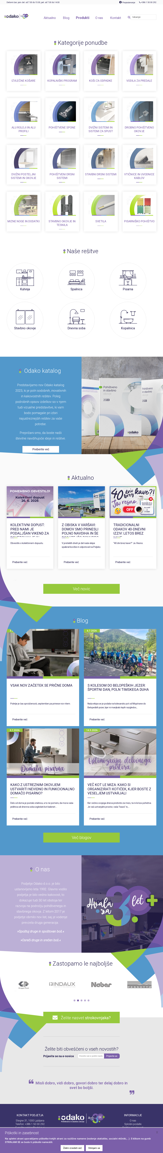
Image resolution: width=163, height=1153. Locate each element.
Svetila (100, 221)
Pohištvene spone (62, 127)
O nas (133, 1120)
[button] (74, 1000)
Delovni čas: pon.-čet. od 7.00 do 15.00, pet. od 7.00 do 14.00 (33, 2)
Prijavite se (111, 1056)
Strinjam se (94, 1148)
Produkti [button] (82, 18)
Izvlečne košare (23, 80)
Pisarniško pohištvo (139, 221)
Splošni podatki (133, 1124)
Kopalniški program (62, 80)
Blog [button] (66, 18)
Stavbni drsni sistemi (101, 174)
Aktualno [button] (50, 18)
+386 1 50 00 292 (35, 1124)
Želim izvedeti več (72, 1148)
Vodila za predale (139, 80)
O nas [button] (99, 18)
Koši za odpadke (100, 80)
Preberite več (19, 562)
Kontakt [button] (115, 18)
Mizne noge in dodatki (23, 221)
